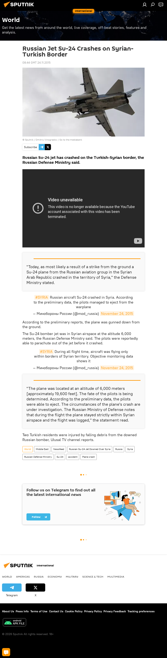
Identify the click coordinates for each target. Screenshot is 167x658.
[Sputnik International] (20, 8)
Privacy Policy (93, 611)
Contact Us (56, 611)
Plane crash (88, 456)
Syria (130, 449)
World (27, 449)
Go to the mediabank (70, 139)
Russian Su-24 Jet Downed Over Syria (89, 449)
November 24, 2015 (117, 313)
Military (72, 576)
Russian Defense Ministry (38, 456)
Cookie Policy (73, 611)
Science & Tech (92, 576)
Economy (55, 576)
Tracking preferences (141, 611)
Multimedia (115, 576)
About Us (8, 611)
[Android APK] (14, 622)
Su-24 (60, 456)
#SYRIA (41, 297)
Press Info (22, 611)
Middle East (42, 449)
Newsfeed (58, 449)
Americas (23, 576)
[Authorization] (145, 4)
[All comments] (6, 652)
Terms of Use (38, 611)
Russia (118, 449)
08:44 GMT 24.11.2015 (36, 62)
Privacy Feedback (114, 611)
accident (72, 456)
